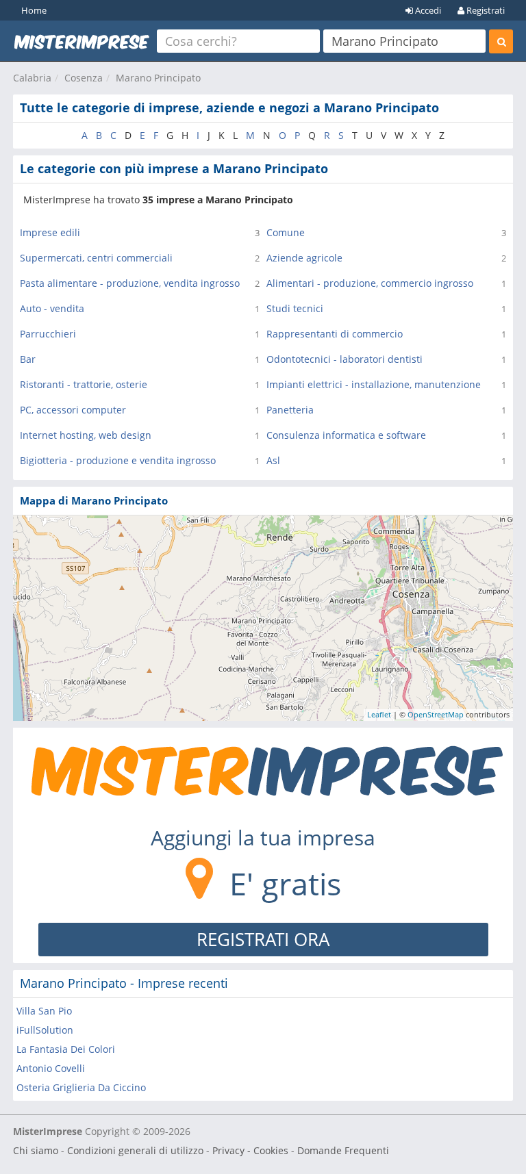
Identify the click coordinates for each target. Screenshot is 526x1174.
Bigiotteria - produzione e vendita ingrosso (118, 460)
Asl (273, 460)
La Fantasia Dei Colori (65, 1049)
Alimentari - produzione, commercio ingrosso (369, 283)
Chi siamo (35, 1150)
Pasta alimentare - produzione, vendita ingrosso (130, 283)
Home (34, 10)
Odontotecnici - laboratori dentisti (344, 359)
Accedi (427, 10)
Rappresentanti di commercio (334, 333)
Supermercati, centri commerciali (96, 257)
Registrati (484, 10)
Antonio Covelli (50, 1068)
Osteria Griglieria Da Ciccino (81, 1087)
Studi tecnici (294, 308)
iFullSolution (44, 1029)
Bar (28, 359)
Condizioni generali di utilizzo (135, 1150)
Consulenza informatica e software (346, 435)
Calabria (32, 77)
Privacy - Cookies (250, 1150)
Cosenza (83, 77)
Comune (285, 232)
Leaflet (379, 714)
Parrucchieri (48, 333)
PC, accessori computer (73, 409)
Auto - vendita (52, 308)
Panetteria (290, 409)
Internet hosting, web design (85, 435)
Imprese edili (50, 232)
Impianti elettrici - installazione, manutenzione (373, 384)
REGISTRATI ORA (263, 939)
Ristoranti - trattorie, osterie (83, 384)
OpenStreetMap (436, 714)
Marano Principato (158, 77)
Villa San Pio (44, 1010)
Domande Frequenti (343, 1150)
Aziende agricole (304, 257)
